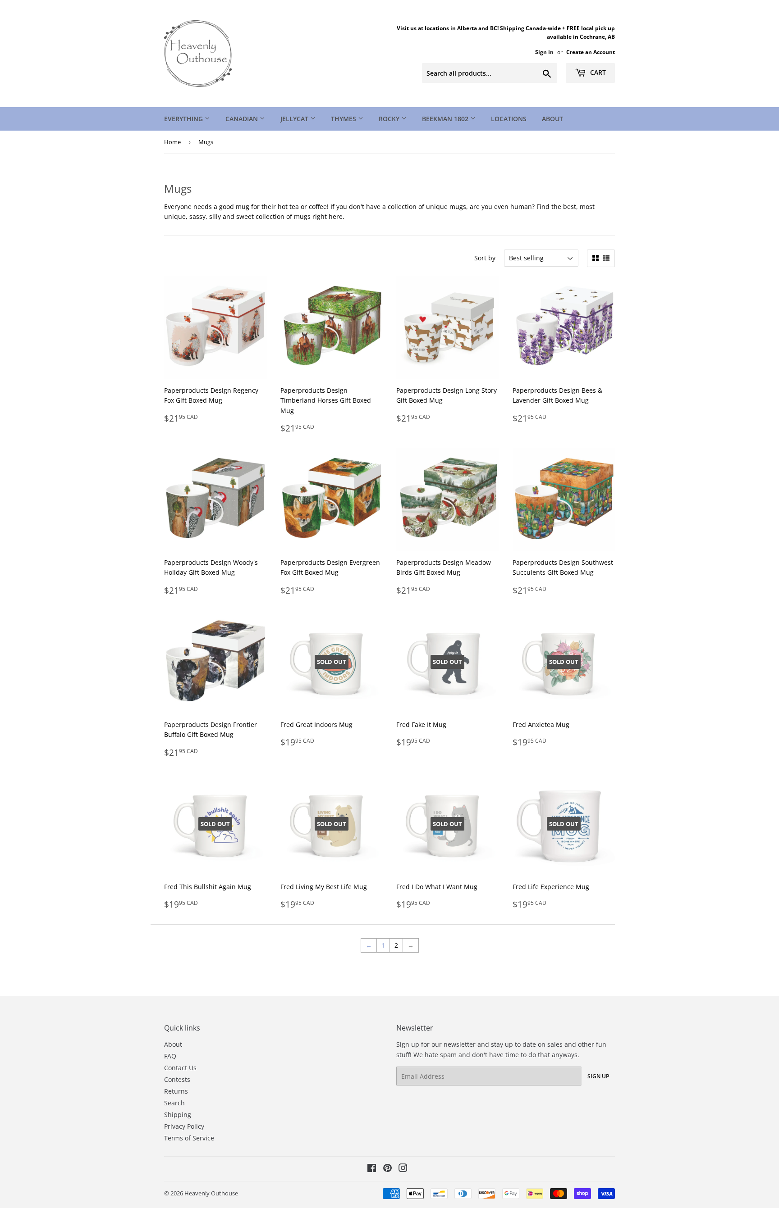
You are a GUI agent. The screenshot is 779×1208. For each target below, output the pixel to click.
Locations (509, 118)
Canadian (242, 118)
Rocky (390, 118)
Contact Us (180, 1067)
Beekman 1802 (446, 118)
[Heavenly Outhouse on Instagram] (403, 1169)
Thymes (344, 118)
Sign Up (598, 1076)
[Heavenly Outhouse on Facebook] (371, 1169)
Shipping (177, 1114)
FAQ (170, 1056)
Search (174, 1103)
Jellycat (295, 118)
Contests (177, 1079)
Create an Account (590, 51)
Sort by (484, 258)
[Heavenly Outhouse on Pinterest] (387, 1169)
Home (172, 142)
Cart (597, 72)
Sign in (544, 51)
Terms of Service (189, 1138)
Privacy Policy (184, 1126)
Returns (176, 1091)
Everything (184, 118)
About (552, 118)
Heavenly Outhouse (211, 1193)
